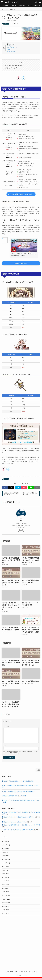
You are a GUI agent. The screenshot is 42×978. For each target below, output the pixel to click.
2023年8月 (6, 910)
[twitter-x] (22, 530)
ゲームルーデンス (10, 2)
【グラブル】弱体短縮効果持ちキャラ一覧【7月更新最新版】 (18, 781)
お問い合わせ (9, 971)
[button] (5, 487)
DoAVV (8, 49)
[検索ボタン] (36, 2)
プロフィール (32, 971)
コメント (6, 726)
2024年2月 (6, 888)
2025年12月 (6, 845)
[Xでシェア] (23, 78)
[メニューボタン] (40, 2)
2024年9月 (6, 866)
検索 (38, 770)
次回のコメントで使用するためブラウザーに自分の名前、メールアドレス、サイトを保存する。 (21, 752)
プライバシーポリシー (21, 971)
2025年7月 (6, 852)
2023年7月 (6, 913)
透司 (21, 520)
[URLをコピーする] (37, 487)
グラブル (6, 23)
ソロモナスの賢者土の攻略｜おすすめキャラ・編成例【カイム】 (19, 791)
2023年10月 (6, 902)
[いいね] (18, 78)
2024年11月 (6, 863)
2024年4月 (6, 881)
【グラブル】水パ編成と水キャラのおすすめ (13, 822)
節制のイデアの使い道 (11, 68)
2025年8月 (6, 848)
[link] (19, 530)
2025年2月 (6, 856)
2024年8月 (6, 870)
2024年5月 (6, 877)
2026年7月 (6, 841)
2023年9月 (6, 906)
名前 (4, 745)
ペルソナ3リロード (12, 47)
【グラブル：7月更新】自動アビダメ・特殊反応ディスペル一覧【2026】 (21, 812)
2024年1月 (6, 892)
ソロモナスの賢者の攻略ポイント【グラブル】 (14, 796)
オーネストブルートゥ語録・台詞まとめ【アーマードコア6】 (18, 830)
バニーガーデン (11, 51)
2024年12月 (6, 859)
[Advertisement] (21, 940)
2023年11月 (6, 899)
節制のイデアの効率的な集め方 (13, 65)
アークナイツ (10, 46)
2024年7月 (6, 874)
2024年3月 (6, 884)
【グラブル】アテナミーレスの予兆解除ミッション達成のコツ (18, 817)
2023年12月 (6, 895)
